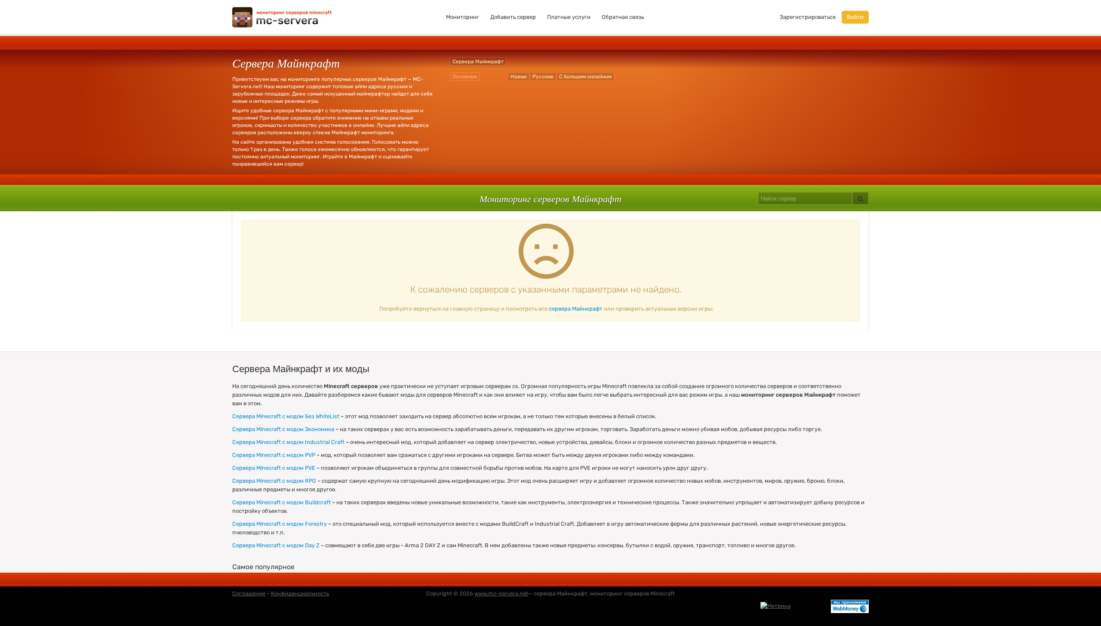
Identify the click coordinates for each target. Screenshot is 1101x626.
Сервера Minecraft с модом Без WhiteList (285, 416)
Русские (543, 77)
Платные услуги (568, 17)
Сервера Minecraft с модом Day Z (276, 545)
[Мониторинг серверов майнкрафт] (282, 16)
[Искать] (860, 198)
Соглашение (248, 593)
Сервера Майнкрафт (478, 62)
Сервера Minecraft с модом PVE (273, 468)
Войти (855, 17)
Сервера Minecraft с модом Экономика (283, 429)
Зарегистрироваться (808, 17)
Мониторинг (462, 17)
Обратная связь (623, 17)
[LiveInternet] (811, 606)
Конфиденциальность (300, 593)
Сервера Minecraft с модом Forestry (279, 524)
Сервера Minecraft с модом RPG (274, 481)
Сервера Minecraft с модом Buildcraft (281, 502)
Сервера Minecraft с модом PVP (273, 455)
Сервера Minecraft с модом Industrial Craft (288, 442)
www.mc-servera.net (501, 593)
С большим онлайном (585, 77)
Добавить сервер (513, 17)
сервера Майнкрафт (576, 308)
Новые (519, 77)
